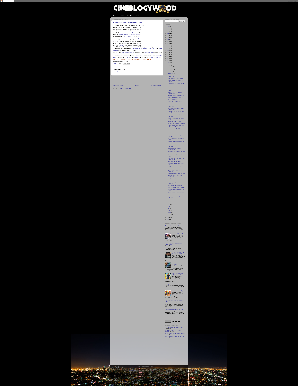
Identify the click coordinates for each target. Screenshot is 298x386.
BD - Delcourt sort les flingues (178, 290)
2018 (168, 43)
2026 (168, 26)
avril (169, 208)
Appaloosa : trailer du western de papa (176, 173)
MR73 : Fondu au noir (172, 99)
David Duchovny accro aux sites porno (176, 187)
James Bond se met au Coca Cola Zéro (176, 133)
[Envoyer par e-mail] (123, 64)
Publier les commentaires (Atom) (126, 88)
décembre (170, 66)
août (169, 200)
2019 (168, 41)
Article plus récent (118, 85)
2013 (168, 54)
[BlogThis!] (125, 64)
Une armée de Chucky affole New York (176, 128)
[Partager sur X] (126, 64)
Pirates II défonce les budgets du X (175, 78)
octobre (170, 71)
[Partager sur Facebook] (128, 64)
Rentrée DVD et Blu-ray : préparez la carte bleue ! (127, 22)
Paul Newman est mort (173, 87)
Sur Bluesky (140, 378)
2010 (168, 60)
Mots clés (129, 15)
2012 (168, 56)
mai (169, 206)
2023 (168, 33)
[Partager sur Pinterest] (129, 64)
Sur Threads (140, 374)
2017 (168, 46)
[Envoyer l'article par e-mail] (120, 63)
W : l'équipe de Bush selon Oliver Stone (176, 123)
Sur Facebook (141, 372)
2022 (168, 35)
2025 (168, 29)
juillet (169, 202)
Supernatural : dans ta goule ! (174, 121)
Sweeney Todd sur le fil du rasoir (175, 185)
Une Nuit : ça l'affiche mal (177, 233)
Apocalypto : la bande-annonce (172, 284)
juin (169, 204)
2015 (168, 50)
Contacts (137, 15)
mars (169, 210)
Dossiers (122, 15)
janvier (169, 214)
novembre (170, 69)
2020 (168, 39)
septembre (170, 73)
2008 (168, 65)
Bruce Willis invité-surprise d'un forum (174, 309)
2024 (168, 31)
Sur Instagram (141, 376)
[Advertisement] (137, 80)
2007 (168, 217)
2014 (168, 52)
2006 (168, 219)
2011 (168, 58)
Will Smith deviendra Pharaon (174, 161)
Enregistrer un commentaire (121, 71)
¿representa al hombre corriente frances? (174, 327)
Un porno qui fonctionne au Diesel (175, 97)
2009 (168, 62)
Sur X (139, 370)
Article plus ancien (156, 85)
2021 (168, 37)
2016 (168, 48)
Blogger (151, 382)
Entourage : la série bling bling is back (176, 95)
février (169, 212)
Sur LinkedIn (140, 368)
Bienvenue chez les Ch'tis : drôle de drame (174, 225)
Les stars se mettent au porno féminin (176, 131)
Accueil (115, 15)
